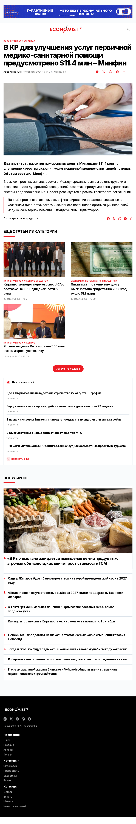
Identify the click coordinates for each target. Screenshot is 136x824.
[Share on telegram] (116, 71)
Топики (8, 754)
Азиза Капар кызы (13, 72)
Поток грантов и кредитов (19, 41)
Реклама (9, 744)
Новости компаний (15, 806)
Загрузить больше (68, 368)
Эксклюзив (10, 766)
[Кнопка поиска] (128, 29)
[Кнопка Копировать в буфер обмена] (122, 71)
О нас (7, 740)
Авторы (8, 749)
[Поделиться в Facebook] (97, 71)
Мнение (8, 801)
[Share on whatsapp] (110, 71)
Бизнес (8, 780)
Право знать (11, 770)
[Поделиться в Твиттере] (103, 71)
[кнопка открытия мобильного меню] (6, 29)
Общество (42, 281)
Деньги (8, 791)
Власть (8, 796)
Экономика (77, 281)
